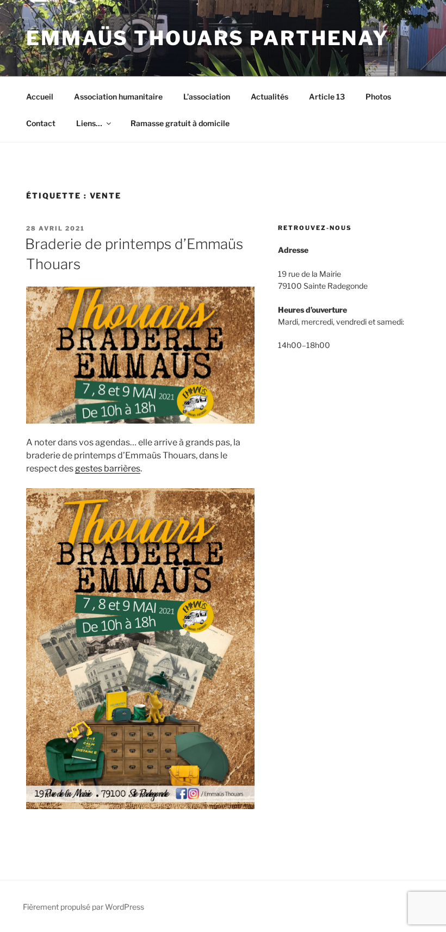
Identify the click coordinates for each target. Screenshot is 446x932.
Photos (378, 96)
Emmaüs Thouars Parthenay (207, 38)
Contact (40, 123)
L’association (206, 96)
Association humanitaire (118, 96)
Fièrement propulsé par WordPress (83, 906)
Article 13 (327, 96)
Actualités (269, 96)
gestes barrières (107, 468)
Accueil (39, 96)
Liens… (89, 123)
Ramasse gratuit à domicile (180, 123)
